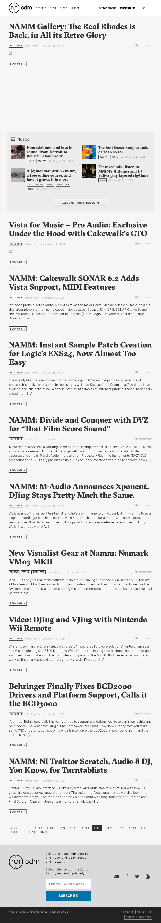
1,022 (38, 828)
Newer (15, 828)
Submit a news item (138, 917)
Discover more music (79, 202)
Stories (41, 8)
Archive (14, 572)
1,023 (50, 828)
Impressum (126, 912)
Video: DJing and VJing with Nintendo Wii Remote (78, 623)
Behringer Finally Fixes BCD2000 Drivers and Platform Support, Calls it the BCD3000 (78, 694)
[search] (144, 8)
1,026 (85, 828)
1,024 (61, 828)
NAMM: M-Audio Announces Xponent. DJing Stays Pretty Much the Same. (79, 490)
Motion (75, 8)
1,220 (32, 831)
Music (63, 8)
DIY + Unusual (35, 184)
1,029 (120, 828)
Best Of (104, 156)
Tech (53, 8)
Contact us (144, 912)
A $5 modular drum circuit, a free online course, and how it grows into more (51, 175)
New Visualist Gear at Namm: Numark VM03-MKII (78, 557)
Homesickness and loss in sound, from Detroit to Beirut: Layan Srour (49, 151)
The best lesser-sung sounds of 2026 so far (123, 149)
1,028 (108, 828)
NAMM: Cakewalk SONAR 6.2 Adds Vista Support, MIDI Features (74, 282)
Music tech (16, 45)
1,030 (132, 828)
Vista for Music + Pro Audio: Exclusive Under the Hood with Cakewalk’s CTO (78, 229)
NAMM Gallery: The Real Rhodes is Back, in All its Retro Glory (72, 30)
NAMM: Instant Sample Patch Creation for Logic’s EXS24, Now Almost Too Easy (80, 353)
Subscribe (68, 895)
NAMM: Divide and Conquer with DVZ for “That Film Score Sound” (78, 424)
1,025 (73, 828)
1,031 (144, 828)
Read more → (17, 63)
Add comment (145, 45)
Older (43, 831)
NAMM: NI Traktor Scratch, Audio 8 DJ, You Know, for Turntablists (80, 765)
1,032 (14, 831)
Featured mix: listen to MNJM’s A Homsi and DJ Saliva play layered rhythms (123, 170)
